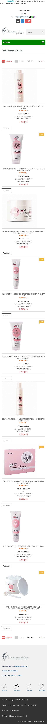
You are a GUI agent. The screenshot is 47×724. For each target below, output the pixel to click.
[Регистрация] (18, 21)
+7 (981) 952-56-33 (22, 17)
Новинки (34, 705)
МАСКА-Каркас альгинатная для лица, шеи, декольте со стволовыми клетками (24, 608)
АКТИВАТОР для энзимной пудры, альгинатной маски (23, 107)
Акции (23, 13)
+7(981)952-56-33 (21, 700)
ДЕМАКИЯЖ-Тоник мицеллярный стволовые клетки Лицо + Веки (23, 419)
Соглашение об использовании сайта (31, 721)
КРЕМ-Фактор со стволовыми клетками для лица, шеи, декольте (23, 169)
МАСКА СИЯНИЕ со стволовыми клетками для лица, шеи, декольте (23, 357)
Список (21, 61)
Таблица (9, 61)
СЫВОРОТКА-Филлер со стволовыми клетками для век (23, 294)
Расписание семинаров (10, 710)
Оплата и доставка (23, 10)
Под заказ (6, 128)
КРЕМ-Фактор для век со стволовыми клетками (23, 546)
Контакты (5, 705)
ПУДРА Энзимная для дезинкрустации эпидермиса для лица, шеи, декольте (23, 232)
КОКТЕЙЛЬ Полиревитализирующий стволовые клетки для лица (23, 482)
